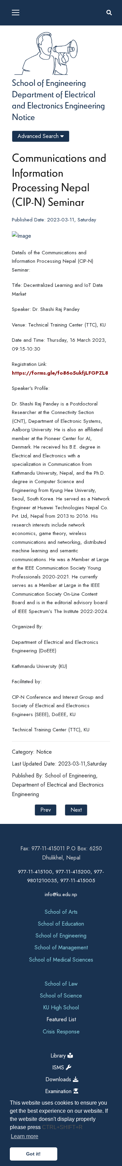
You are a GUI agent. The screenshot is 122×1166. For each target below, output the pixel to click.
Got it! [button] (33, 1154)
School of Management (61, 947)
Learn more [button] (24, 1136)
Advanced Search (39, 136)
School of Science (61, 996)
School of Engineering (49, 82)
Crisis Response (61, 1031)
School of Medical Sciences (61, 960)
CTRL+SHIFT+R (62, 1127)
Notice (23, 117)
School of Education (61, 924)
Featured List (61, 1019)
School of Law (61, 984)
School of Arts (61, 912)
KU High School (61, 1007)
